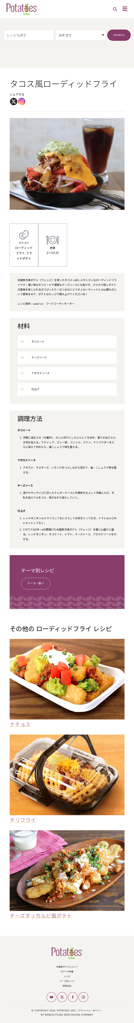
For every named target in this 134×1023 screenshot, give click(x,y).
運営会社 (67, 986)
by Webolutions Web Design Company (67, 1015)
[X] (13, 101)
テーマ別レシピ (67, 981)
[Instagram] (21, 101)
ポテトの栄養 (67, 972)
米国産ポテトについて (67, 967)
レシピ (67, 976)
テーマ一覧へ (35, 583)
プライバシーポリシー (90, 1011)
